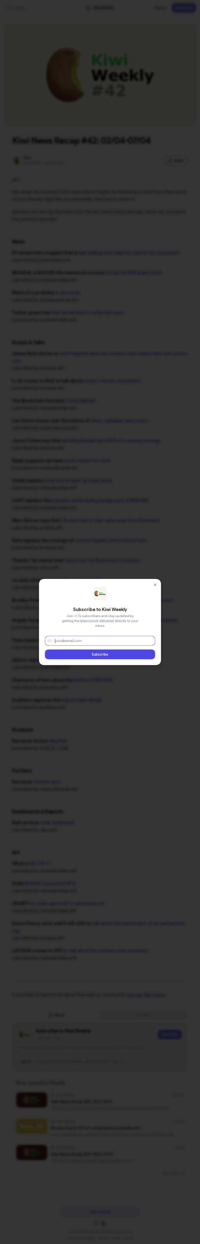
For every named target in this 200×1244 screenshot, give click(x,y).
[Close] (155, 585)
